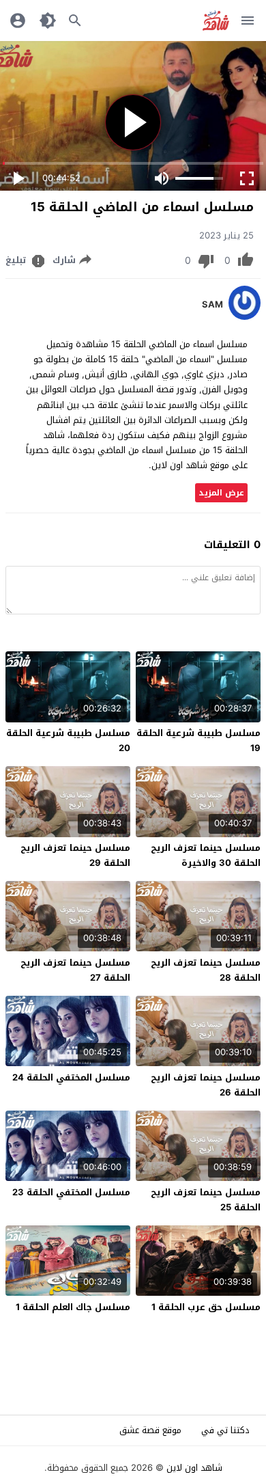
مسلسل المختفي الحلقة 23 (71, 1192)
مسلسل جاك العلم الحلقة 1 (73, 1307)
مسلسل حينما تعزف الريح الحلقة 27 (75, 970)
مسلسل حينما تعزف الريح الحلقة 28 (206, 970)
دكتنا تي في (225, 1430)
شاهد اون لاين (194, 1467)
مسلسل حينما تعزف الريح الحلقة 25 (206, 1200)
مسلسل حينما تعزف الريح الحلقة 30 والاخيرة (206, 855)
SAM (212, 305)
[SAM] (244, 316)
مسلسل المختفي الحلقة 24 (71, 1077)
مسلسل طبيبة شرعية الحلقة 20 (68, 740)
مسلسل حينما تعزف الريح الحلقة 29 (75, 855)
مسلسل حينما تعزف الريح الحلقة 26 (206, 1085)
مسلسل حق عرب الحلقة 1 (206, 1307)
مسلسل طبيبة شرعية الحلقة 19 (198, 740)
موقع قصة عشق (150, 1430)
